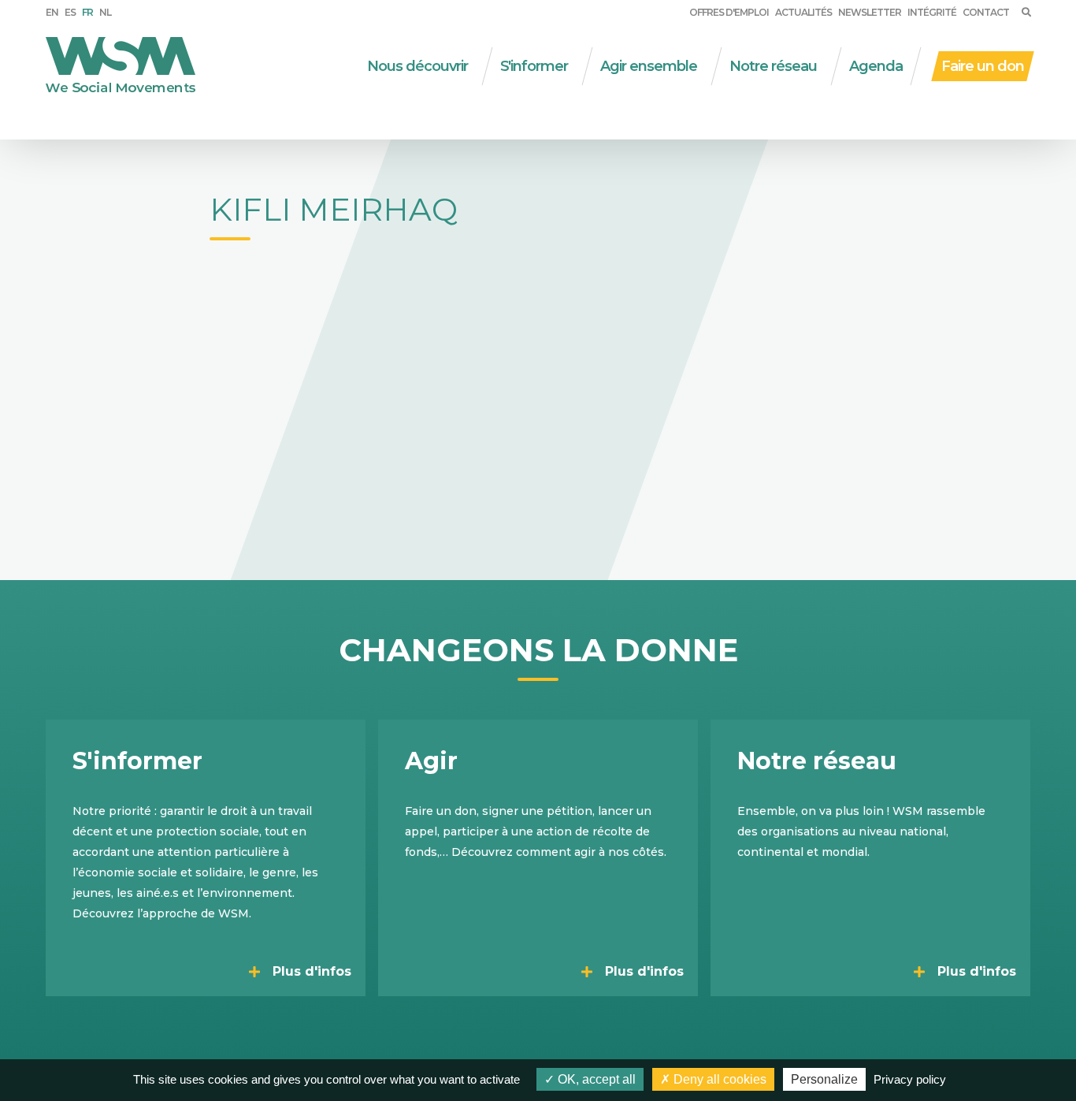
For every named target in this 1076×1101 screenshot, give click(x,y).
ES (70, 12)
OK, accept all (595, 1079)
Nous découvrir (417, 66)
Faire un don (982, 66)
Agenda (876, 66)
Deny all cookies (718, 1079)
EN (52, 12)
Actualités (803, 12)
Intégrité (931, 12)
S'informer (534, 66)
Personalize (824, 1079)
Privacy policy (910, 1079)
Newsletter (869, 12)
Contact (986, 12)
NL (105, 12)
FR (87, 12)
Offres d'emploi (729, 12)
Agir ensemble (648, 66)
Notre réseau (773, 66)
